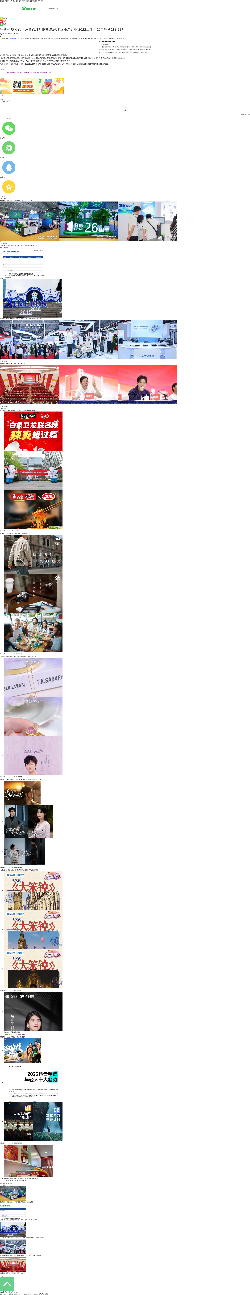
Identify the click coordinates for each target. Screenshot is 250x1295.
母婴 (23, 1)
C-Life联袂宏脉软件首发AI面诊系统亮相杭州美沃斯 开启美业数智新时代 (22, 276)
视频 (26, 1)
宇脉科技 (13, 38)
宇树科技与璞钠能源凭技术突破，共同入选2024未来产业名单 (18, 245)
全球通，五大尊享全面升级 (12, 1032)
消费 (35, 1)
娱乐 (7, 1)
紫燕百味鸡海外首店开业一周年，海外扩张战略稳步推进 (21, 1178)
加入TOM (15, 1292)
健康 (32, 1)
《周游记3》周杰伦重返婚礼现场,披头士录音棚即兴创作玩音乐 (19, 870)
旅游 (17, 1)
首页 (1, 1)
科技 (42, 1)
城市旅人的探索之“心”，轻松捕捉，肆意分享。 (14, 533)
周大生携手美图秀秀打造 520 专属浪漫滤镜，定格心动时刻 (18, 656)
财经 (29, 1)
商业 (52, 8)
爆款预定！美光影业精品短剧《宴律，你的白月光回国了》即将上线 (20, 780)
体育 (10, 1)
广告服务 (9, 1292)
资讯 (4, 1)
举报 (1, 99)
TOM (1, 248)
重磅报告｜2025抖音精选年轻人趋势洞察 (12, 1037)
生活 (20, 1)
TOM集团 (3, 1292)
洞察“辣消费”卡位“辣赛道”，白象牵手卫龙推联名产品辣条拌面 (19, 410)
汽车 (39, 1)
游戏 (13, 1)
